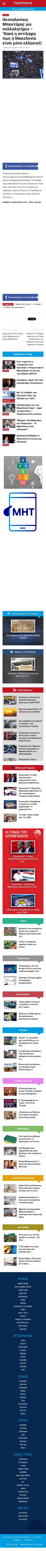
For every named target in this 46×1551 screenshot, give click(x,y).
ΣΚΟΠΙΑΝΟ (37, 304)
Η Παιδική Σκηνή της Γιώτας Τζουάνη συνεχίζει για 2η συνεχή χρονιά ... (30, 1091)
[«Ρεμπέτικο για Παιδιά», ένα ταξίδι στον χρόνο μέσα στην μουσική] (10, 1115)
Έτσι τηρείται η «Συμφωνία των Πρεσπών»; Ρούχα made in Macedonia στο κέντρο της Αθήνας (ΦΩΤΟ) (30, 367)
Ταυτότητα (37, 1537)
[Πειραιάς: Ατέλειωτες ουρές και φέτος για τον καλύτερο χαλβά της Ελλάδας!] (23, 664)
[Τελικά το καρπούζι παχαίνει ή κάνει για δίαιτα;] (10, 944)
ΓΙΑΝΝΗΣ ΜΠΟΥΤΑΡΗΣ (23, 304)
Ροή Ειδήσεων (24, 690)
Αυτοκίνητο (23, 994)
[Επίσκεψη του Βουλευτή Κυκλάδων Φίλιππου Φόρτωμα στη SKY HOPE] (10, 700)
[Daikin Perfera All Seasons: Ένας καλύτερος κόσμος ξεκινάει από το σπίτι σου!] (10, 1188)
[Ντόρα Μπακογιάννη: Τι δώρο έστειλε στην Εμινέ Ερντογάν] (10, 1164)
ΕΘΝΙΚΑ (5, 371)
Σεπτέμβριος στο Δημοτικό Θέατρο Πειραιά (23, 636)
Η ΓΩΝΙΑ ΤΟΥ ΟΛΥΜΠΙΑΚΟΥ (16, 834)
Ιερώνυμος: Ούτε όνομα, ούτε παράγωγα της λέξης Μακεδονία (13, 336)
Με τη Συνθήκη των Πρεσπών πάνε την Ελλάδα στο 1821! (27, 395)
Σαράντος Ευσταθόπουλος (8, 401)
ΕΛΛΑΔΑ (5, 15)
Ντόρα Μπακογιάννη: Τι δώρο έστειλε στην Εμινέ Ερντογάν (29, 1164)
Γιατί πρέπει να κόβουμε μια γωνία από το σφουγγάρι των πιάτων (29, 1139)
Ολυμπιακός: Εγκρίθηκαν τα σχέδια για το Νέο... (23, 911)
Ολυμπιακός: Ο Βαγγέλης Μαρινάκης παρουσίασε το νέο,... (23, 885)
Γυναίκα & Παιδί (23, 1081)
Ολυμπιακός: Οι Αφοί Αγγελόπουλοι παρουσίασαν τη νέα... (23, 859)
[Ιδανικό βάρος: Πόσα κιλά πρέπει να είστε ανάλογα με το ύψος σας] (10, 1261)
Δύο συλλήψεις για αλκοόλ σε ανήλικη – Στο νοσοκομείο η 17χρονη (30, 723)
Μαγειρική (23, 1129)
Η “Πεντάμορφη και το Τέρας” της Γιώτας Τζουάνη (28, 1103)
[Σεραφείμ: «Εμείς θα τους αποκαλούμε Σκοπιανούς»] (9, 383)
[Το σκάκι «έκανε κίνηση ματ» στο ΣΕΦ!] (10, 817)
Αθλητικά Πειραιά (25, 768)
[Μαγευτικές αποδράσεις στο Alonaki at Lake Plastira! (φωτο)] (10, 1067)
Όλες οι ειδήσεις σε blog (23, 9)
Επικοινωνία (28, 1540)
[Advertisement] (23, 229)
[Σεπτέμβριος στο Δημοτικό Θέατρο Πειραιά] (23, 626)
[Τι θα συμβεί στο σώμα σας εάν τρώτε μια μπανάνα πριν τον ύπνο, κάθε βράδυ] (10, 1249)
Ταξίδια (23, 1030)
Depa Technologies (36, 1544)
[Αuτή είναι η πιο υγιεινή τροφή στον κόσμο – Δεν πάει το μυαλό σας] (10, 1237)
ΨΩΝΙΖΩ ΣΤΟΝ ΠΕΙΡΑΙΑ (25, 652)
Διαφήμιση (17, 1540)
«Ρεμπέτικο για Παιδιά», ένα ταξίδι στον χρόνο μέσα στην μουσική (29, 1114)
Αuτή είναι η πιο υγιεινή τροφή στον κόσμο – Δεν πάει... (29, 1237)
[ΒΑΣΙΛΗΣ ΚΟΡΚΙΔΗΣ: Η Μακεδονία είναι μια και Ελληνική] (9, 438)
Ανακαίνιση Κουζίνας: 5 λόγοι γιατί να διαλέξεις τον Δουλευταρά (29, 1200)
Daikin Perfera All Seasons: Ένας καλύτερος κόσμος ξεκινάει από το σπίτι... (30, 1188)
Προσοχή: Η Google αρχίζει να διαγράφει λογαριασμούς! (30, 980)
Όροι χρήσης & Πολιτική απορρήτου (16, 1537)
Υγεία (23, 921)
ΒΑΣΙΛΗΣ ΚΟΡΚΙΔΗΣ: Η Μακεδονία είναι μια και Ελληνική (29, 438)
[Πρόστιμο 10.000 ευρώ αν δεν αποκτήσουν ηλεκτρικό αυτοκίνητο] (10, 1016)
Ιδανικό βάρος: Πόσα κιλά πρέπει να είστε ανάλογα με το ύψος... (30, 1261)
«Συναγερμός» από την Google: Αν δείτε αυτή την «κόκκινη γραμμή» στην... (30, 968)
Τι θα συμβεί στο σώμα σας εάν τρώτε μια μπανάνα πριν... (29, 1249)
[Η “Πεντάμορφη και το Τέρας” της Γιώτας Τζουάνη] (10, 1103)
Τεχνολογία (23, 958)
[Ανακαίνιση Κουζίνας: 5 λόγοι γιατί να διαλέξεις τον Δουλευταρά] (10, 1200)
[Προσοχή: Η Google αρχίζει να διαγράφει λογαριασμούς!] (10, 980)
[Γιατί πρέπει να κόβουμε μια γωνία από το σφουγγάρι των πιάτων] (10, 1139)
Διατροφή (23, 1227)
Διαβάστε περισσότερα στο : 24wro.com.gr (22, 202)
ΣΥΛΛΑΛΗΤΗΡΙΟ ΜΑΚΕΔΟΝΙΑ (13, 307)
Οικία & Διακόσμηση (23, 1178)
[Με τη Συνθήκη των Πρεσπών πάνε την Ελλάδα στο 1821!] (9, 395)
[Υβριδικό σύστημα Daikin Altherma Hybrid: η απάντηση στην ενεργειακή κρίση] (10, 1212)
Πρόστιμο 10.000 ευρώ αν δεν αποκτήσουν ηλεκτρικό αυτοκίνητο (30, 1016)
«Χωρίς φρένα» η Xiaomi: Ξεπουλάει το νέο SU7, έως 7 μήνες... (29, 1004)
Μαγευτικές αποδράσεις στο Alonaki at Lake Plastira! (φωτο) (29, 1067)
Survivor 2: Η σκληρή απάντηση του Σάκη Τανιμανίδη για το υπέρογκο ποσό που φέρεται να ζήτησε (34, 339)
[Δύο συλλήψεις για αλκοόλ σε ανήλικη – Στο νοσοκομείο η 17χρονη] (10, 724)
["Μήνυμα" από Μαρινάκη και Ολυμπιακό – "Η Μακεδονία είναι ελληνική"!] (9, 423)
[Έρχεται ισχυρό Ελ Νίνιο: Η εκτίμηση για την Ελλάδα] (10, 712)
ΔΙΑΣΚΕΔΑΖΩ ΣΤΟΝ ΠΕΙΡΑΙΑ (25, 614)
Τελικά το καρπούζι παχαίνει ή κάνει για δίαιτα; (27, 944)
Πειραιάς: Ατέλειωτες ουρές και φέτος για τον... (23, 674)
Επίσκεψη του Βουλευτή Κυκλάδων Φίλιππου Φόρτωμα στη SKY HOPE (29, 700)
